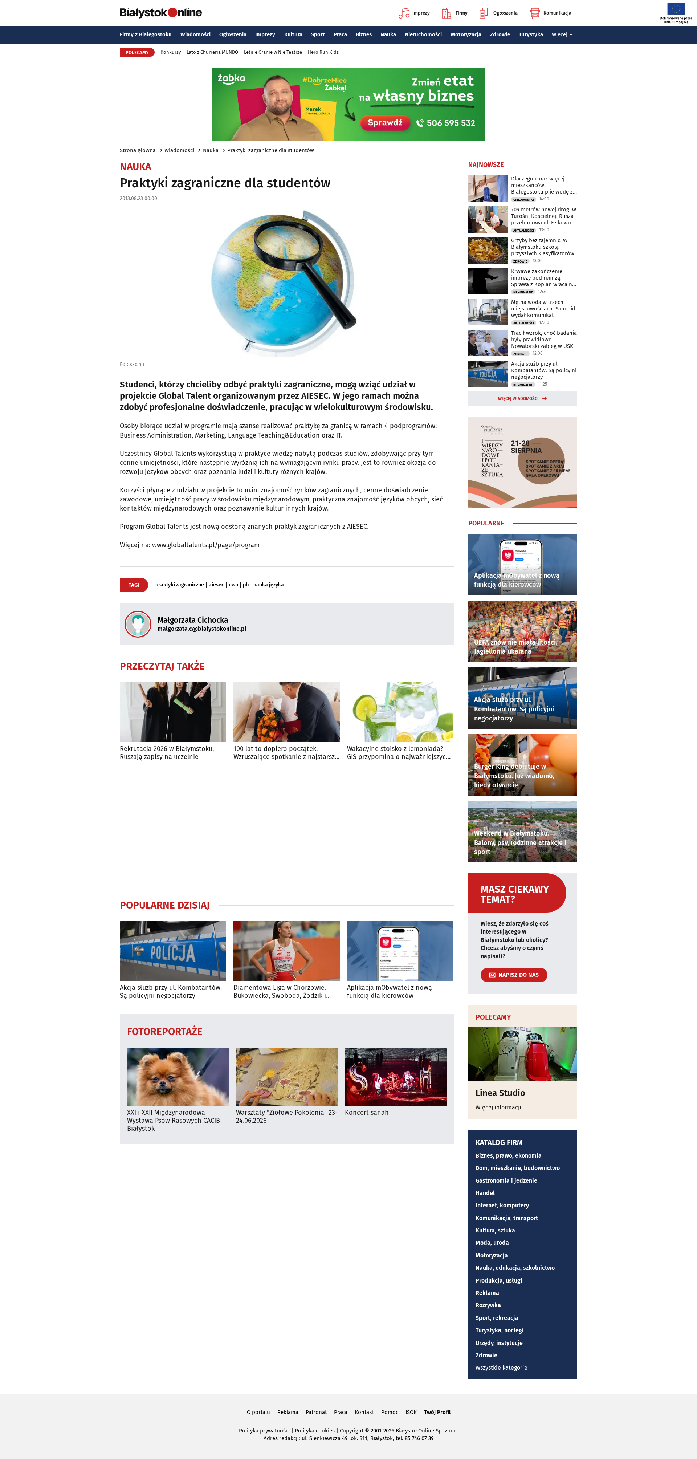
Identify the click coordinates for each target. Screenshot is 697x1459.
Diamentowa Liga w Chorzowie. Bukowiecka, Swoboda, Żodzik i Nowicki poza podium (279, 992)
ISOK (411, 1412)
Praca (340, 34)
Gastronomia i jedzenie (506, 1180)
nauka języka (268, 585)
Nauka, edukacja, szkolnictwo (515, 1267)
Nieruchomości (423, 34)
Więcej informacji (498, 1107)
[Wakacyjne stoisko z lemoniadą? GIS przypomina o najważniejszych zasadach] (400, 712)
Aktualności (523, 230)
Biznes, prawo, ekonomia (509, 1155)
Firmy (462, 13)
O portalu (258, 1412)
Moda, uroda (492, 1242)
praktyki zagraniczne (179, 585)
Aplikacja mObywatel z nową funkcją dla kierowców (389, 992)
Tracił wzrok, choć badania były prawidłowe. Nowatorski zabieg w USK (544, 339)
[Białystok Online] (161, 13)
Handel (485, 1193)
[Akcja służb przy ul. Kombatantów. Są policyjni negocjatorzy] (173, 951)
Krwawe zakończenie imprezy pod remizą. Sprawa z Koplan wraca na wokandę (543, 278)
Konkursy (170, 52)
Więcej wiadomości (518, 398)
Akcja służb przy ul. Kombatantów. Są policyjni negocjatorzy (171, 992)
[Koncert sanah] (396, 1077)
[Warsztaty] (287, 1077)
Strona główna (138, 150)
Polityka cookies (315, 1430)
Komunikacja (557, 13)
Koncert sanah (367, 1113)
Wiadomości (195, 34)
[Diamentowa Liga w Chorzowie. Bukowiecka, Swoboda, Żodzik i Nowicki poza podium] (286, 951)
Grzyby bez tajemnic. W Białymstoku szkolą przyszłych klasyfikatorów (542, 247)
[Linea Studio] (522, 1054)
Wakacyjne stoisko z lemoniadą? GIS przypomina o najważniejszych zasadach (398, 753)
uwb (233, 585)
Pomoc (389, 1412)
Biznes (364, 34)
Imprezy (421, 13)
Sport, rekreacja (497, 1317)
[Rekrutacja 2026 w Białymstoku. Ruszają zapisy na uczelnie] (173, 712)
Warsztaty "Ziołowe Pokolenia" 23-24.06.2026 (287, 1117)
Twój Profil (437, 1412)
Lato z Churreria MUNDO (212, 52)
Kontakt (364, 1412)
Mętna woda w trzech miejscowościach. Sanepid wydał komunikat (543, 308)
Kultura (293, 34)
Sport (318, 34)
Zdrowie (500, 34)
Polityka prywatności (264, 1430)
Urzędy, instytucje (499, 1343)
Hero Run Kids (323, 52)
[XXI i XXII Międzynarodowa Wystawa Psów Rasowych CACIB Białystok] (178, 1077)
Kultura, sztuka (495, 1230)
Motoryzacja (466, 34)
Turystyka (531, 34)
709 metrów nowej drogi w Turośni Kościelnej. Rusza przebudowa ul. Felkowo (543, 216)
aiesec (216, 585)
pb (246, 585)
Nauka (388, 34)
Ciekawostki (523, 200)
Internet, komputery (502, 1205)
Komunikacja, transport (507, 1218)
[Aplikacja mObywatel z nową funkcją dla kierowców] (400, 951)
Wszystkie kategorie (501, 1367)
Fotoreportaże (165, 1031)
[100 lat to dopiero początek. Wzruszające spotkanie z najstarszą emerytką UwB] (286, 712)
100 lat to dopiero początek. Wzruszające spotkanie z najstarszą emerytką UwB (285, 753)
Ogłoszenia (505, 13)
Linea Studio (500, 1093)
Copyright (351, 1430)
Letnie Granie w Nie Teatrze (273, 52)
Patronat (316, 1412)
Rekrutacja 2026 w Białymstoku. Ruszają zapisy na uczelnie (167, 753)
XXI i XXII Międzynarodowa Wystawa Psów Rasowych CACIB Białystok (173, 1120)
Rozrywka (488, 1305)
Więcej (559, 34)
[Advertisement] (286, 829)
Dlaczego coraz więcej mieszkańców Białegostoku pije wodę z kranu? (542, 185)
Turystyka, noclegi (500, 1330)
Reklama (487, 1292)
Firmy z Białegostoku (146, 34)
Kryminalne (523, 292)
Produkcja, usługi (499, 1280)
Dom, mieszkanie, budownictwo (518, 1168)
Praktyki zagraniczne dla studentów (270, 150)
